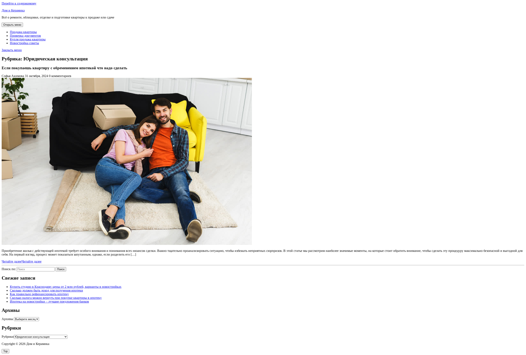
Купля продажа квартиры (28, 39)
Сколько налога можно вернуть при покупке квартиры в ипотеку (56, 298)
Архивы (7, 319)
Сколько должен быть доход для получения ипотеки (46, 290)
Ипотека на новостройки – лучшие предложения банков (49, 301)
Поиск (61, 269)
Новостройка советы (24, 43)
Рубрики (8, 336)
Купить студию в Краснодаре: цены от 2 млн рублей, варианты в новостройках (65, 286)
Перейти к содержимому (19, 3)
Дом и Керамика (13, 10)
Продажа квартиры (23, 32)
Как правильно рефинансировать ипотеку (39, 294)
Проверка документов (25, 35)
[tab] (12, 25)
